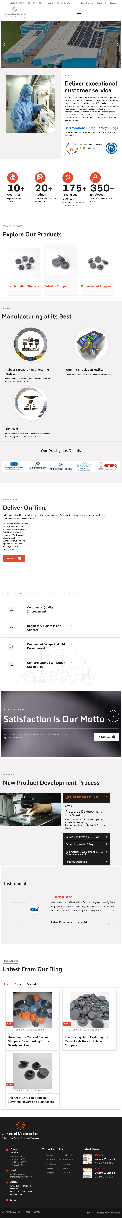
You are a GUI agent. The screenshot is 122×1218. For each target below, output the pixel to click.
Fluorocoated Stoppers (59, 286)
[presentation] (110, 924)
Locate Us (14, 1200)
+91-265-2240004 (18, 1159)
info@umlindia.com (18, 1174)
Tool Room (68, 1159)
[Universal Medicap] (15, 11)
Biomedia (11, 429)
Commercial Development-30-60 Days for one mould (84, 853)
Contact (66, 1172)
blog (9, 1023)
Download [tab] (31, 984)
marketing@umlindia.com (21, 1176)
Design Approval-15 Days (79, 844)
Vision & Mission (53, 1159)
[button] (4, 44)
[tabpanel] (61, 1049)
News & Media (86, 3)
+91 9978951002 (17, 1165)
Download (100, 1155)
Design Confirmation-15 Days (82, 837)
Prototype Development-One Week (81, 798)
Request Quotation (76, 862)
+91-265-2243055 (18, 1156)
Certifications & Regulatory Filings (91, 128)
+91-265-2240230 (18, 1162)
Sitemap (89, 1212)
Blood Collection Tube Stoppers (96, 288)
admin (41, 1029)
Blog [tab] (6, 984)
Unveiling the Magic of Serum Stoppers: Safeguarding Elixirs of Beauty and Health (30, 1041)
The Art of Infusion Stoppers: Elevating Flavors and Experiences (31, 1100)
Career (113, 3)
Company (50, 1155)
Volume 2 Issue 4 (105, 1159)
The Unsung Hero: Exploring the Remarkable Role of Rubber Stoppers (86, 1041)
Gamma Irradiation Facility (84, 370)
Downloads (102, 3)
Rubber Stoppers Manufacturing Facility (27, 372)
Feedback (67, 1168)
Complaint (50, 1172)
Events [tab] (18, 984)
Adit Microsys (114, 1212)
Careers (49, 1168)
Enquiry (66, 1164)
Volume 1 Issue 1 (105, 1173)
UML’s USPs (68, 1155)
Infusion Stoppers (20, 286)
